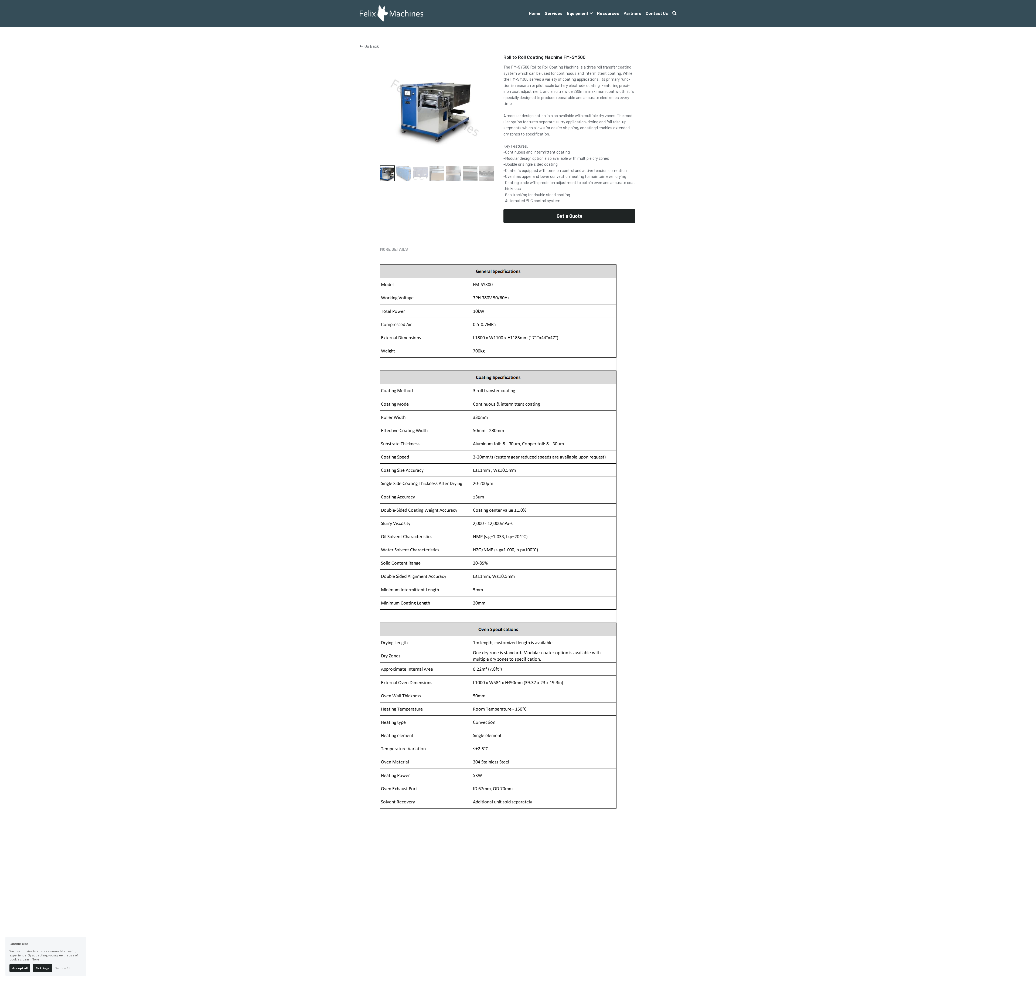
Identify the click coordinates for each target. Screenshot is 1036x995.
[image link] (392, 13)
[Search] (674, 13)
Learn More (31, 959)
